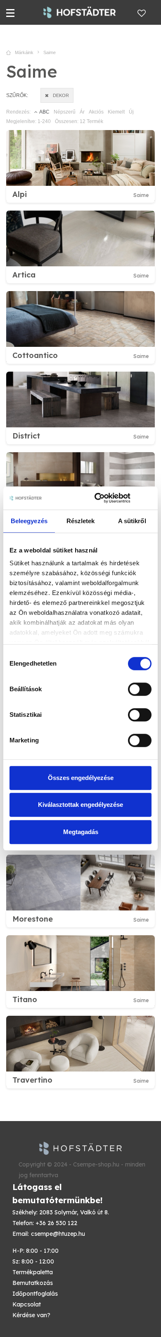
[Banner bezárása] (149, 498)
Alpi (19, 194)
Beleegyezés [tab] (29, 520)
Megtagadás (80, 831)
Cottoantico (35, 355)
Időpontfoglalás (35, 1293)
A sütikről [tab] (132, 520)
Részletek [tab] (80, 520)
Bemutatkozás (32, 1283)
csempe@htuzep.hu (58, 1233)
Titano (24, 999)
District (26, 436)
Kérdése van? (31, 1315)
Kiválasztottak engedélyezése (80, 804)
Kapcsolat (26, 1304)
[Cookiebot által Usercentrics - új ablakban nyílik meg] (97, 498)
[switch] (140, 689)
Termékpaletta (32, 1272)
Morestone (32, 919)
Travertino (32, 1080)
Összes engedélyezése (81, 777)
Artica (24, 275)
